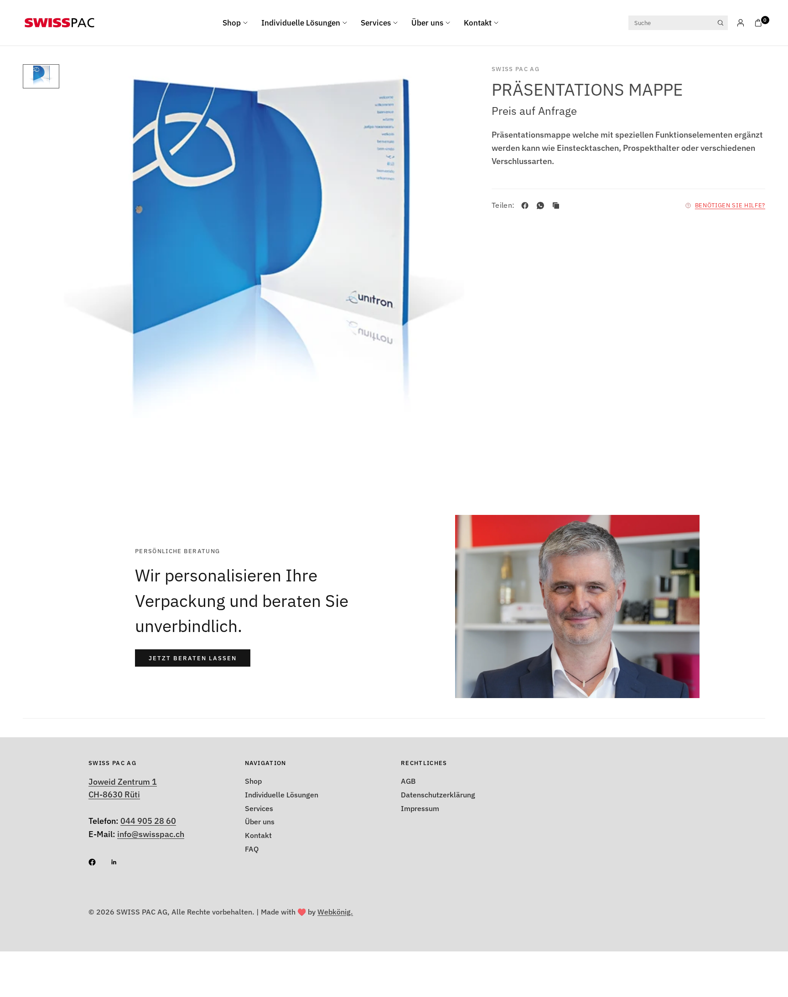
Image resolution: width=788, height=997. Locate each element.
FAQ (252, 848)
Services (376, 23)
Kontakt (478, 23)
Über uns (427, 23)
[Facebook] (526, 205)
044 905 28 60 (148, 821)
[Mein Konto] (740, 22)
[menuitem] (238, 22)
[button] (192, 658)
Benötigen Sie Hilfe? (730, 205)
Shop (232, 23)
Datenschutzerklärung (438, 794)
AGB (408, 781)
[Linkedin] (120, 862)
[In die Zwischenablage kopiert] (557, 205)
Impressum (420, 808)
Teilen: (503, 205)
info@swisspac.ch (150, 834)
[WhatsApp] (542, 205)
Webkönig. (335, 911)
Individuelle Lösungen (300, 23)
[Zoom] (445, 83)
